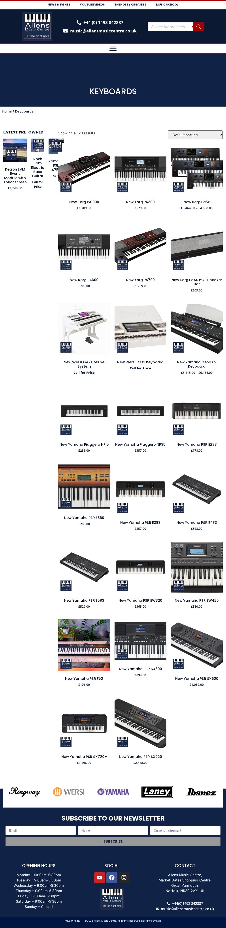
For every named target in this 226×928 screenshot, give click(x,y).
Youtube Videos (92, 4)
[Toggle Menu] (113, 49)
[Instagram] (124, 877)
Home (7, 111)
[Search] (198, 26)
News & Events (59, 4)
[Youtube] (99, 877)
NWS (159, 920)
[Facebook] (111, 877)
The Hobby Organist (130, 4)
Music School (167, 4)
